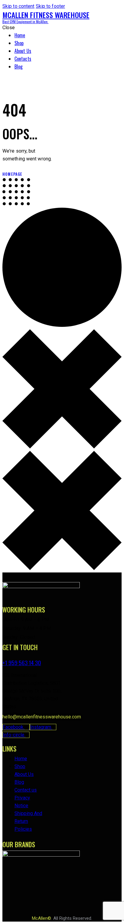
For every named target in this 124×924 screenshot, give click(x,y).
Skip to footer (50, 6)
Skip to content (18, 6)
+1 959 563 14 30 (21, 662)
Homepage (12, 174)
